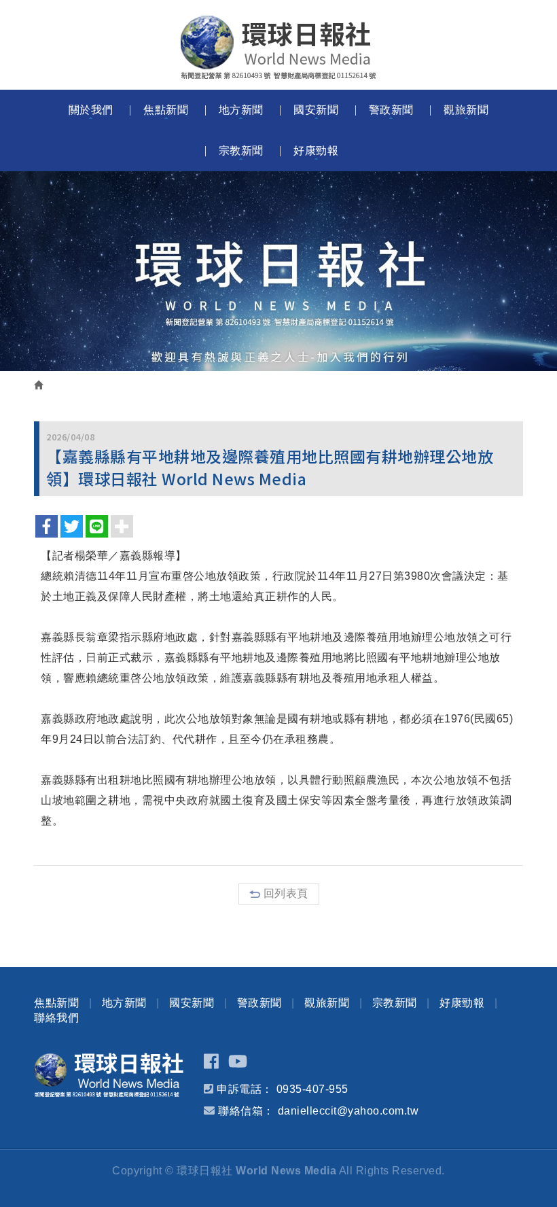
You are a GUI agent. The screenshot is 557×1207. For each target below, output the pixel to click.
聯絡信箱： (246, 1111)
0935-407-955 (312, 1089)
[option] (278, 271)
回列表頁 (286, 893)
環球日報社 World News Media (278, 48)
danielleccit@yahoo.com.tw (348, 1111)
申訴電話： (245, 1089)
